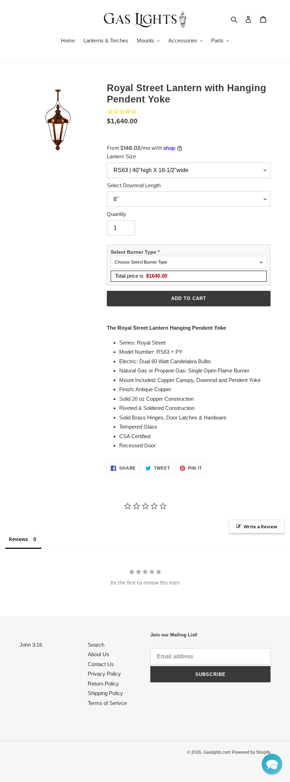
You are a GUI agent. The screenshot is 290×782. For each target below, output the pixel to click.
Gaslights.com (217, 752)
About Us (98, 654)
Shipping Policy (105, 693)
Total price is (141, 276)
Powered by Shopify (251, 752)
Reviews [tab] (18, 539)
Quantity (116, 214)
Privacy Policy (104, 674)
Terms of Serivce (107, 703)
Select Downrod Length (134, 185)
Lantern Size (121, 156)
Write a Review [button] (260, 526)
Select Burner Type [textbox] (135, 252)
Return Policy (103, 684)
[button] (272, 764)
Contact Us (101, 664)
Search (96, 645)
